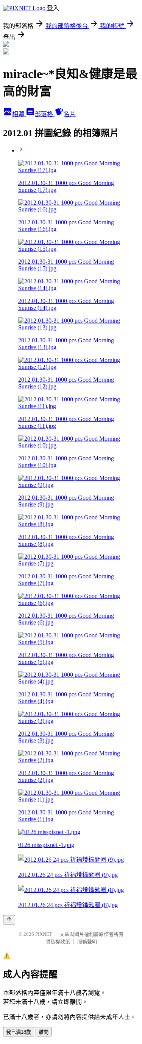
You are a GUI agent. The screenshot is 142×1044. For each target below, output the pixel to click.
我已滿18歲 (18, 1032)
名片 (70, 114)
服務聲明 (87, 942)
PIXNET (43, 934)
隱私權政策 (57, 942)
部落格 (45, 114)
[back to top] (9, 919)
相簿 (19, 114)
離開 (43, 1032)
